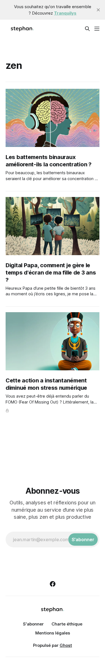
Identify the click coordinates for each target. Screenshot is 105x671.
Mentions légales (52, 633)
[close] (98, 9)
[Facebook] (52, 584)
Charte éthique (67, 624)
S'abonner (33, 624)
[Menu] (96, 28)
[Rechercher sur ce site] (87, 28)
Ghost (66, 645)
